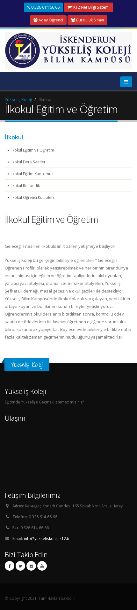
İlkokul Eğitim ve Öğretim (32, 149)
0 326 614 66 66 (45, 7)
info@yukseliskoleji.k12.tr (47, 538)
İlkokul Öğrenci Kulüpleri (32, 197)
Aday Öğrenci (50, 20)
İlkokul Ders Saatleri (29, 161)
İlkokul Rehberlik (25, 185)
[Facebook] (9, 566)
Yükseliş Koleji (18, 99)
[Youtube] (42, 566)
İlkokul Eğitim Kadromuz (32, 173)
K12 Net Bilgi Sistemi (91, 7)
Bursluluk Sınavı (89, 20)
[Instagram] (31, 566)
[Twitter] (20, 566)
